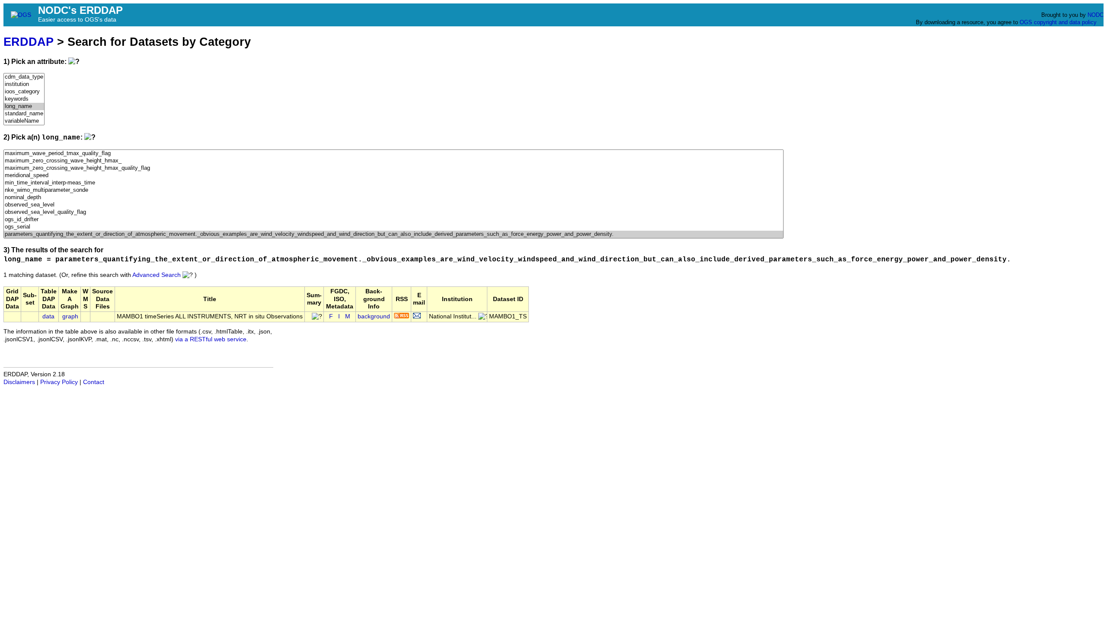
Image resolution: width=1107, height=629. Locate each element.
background (374, 316)
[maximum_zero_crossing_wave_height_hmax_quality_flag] (393, 168)
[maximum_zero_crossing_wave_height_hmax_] (393, 161)
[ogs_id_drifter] (393, 219)
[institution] (24, 84)
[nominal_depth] (393, 197)
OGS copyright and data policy (1058, 22)
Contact (93, 382)
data (48, 316)
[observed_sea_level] (393, 205)
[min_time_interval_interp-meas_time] (393, 183)
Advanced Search (156, 275)
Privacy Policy (59, 382)
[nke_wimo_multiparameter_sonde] (393, 190)
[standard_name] (24, 114)
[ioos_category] (24, 91)
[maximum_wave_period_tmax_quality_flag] (393, 153)
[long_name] (24, 106)
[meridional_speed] (393, 175)
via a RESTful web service (210, 339)
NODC (1096, 15)
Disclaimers (19, 382)
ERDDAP (28, 41)
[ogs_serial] (393, 227)
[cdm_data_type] (24, 77)
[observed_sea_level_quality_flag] (393, 212)
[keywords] (24, 99)
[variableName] (24, 121)
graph (70, 316)
